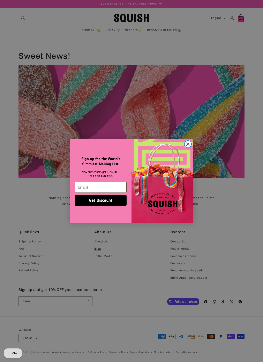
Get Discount (100, 200)
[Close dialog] (187, 144)
